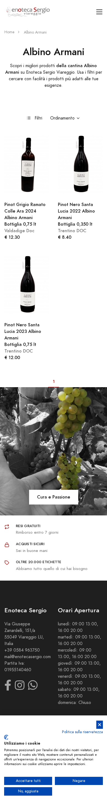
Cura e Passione (53, 497)
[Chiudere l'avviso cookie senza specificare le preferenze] (99, 725)
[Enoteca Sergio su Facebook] (7, 688)
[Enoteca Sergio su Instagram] (19, 688)
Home (9, 32)
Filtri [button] (38, 118)
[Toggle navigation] (99, 11)
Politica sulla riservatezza (82, 732)
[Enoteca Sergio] (28, 12)
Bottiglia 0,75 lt (25, 214)
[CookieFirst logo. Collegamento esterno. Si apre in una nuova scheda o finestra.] (6, 737)
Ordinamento (62, 118)
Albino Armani (35, 32)
